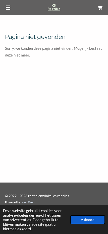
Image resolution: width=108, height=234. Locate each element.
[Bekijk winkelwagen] (99, 8)
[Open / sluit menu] (8, 8)
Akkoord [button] (87, 220)
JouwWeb (27, 202)
